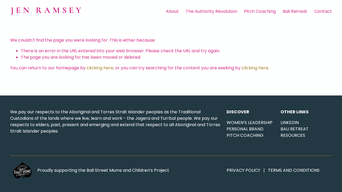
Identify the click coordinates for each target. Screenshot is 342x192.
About (172, 11)
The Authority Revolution (211, 11)
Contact (323, 11)
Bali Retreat (295, 11)
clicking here (100, 68)
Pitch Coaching (260, 11)
